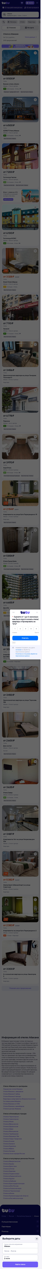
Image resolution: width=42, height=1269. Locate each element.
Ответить (25, 638)
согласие (18, 650)
